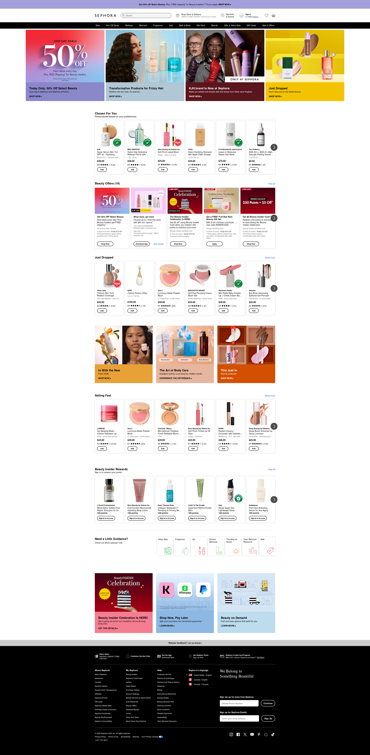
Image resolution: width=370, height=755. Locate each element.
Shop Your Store (132, 717)
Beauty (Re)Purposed (103, 717)
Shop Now (105, 244)
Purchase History (132, 690)
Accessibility (162, 717)
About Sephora (101, 674)
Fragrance (158, 25)
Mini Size (201, 25)
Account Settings (132, 694)
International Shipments (166, 694)
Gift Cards (251, 25)
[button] (221, 218)
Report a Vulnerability (103, 721)
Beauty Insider (131, 674)
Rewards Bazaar (132, 709)
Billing (159, 690)
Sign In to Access (106, 518)
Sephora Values (101, 686)
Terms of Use (113, 736)
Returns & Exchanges (165, 678)
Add (102, 169)
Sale (262, 539)
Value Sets (163, 539)
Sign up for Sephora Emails (233, 712)
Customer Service (164, 674)
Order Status (131, 686)
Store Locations (163, 709)
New (98, 25)
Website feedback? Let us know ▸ (185, 642)
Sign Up (268, 718)
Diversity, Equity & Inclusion (105, 709)
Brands (214, 25)
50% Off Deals (112, 25)
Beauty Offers (131, 705)
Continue (268, 703)
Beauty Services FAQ (165, 701)
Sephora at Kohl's (164, 705)
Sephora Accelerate (102, 713)
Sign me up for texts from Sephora (237, 697)
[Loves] (266, 15)
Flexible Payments (164, 713)
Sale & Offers (268, 25)
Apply (214, 244)
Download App (142, 244)
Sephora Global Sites (103, 705)
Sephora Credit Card (134, 678)
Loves (128, 713)
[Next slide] (274, 147)
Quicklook (109, 144)
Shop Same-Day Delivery (136, 721)
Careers (98, 682)
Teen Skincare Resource (250, 540)
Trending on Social (231, 540)
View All (271, 469)
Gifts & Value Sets (232, 25)
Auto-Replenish (132, 701)
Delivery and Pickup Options (168, 682)
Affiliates (98, 694)
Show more (270, 257)
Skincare (143, 25)
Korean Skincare (213, 540)
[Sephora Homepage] (105, 15)
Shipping (160, 686)
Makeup (129, 25)
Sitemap (136, 736)
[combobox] (146, 15)
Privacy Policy (100, 736)
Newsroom (99, 678)
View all (271, 183)
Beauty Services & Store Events (138, 697)
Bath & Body (184, 25)
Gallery (129, 682)
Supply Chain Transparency (106, 690)
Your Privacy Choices (149, 736)
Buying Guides (163, 697)
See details (158, 243)
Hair (171, 25)
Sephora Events (101, 697)
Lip (193, 539)
